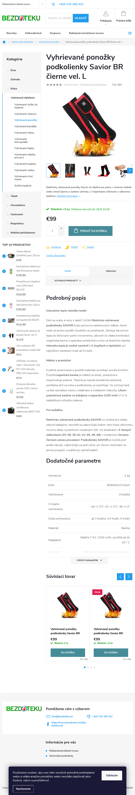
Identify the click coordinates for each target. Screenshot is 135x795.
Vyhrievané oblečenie (23, 97)
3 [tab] (91, 667)
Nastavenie (23, 789)
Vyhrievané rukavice (25, 114)
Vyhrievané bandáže (25, 126)
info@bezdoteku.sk (62, 716)
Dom (13, 70)
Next (128, 576)
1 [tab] (85, 667)
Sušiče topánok (22, 185)
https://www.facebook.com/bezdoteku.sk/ (69, 724)
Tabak (14, 196)
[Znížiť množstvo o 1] (61, 233)
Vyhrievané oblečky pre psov (25, 156)
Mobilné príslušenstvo (23, 232)
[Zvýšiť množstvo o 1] (61, 228)
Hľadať (80, 18)
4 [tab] (94, 667)
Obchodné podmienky (61, 756)
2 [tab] (88, 667)
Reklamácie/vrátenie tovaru (16, 4)
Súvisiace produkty (66, 280)
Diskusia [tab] (111, 271)
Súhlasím (112, 775)
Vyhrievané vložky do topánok (26, 106)
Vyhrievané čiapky (24, 148)
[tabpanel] (67, 624)
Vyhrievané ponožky (25, 120)
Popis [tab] (68, 271)
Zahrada (15, 79)
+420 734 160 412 (102, 716)
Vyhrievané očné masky (23, 178)
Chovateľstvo (18, 205)
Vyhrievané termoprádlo (21, 140)
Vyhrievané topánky (25, 164)
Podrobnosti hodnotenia (93, 84)
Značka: (56, 255)
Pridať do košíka (93, 231)
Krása (14, 88)
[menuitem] (11, 33)
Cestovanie (17, 214)
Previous (120, 576)
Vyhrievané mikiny (24, 132)
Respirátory (17, 223)
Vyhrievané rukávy (24, 170)
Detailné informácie (67, 196)
